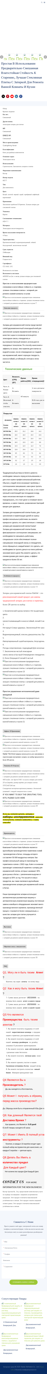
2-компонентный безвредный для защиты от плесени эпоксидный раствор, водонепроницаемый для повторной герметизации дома (11, 1324)
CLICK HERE (20, 798)
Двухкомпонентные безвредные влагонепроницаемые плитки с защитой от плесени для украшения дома (11, 1352)
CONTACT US (14, 1181)
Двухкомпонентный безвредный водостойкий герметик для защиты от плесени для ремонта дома (34, 1347)
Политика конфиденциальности (25, 1370)
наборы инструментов (19, 816)
